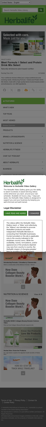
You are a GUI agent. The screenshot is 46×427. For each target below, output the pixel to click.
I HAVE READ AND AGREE (15, 213)
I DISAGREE (34, 213)
